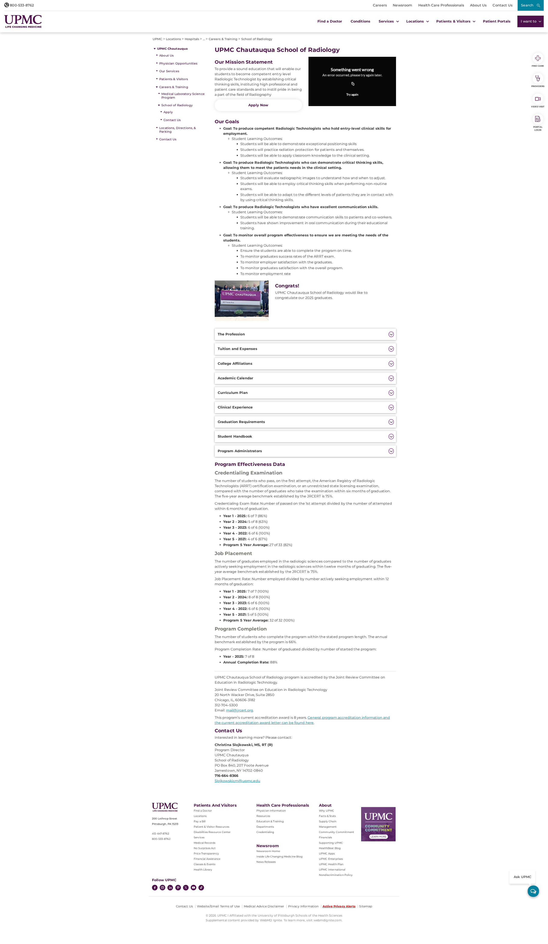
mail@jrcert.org (239, 710)
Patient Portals (497, 21)
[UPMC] (23, 21)
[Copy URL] (353, 84)
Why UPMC (326, 810)
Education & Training (270, 821)
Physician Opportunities (178, 63)
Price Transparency (206, 853)
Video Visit (537, 106)
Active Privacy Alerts (339, 906)
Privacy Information (303, 906)
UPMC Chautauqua (172, 49)
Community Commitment (336, 832)
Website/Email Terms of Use (218, 906)
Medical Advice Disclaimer (264, 906)
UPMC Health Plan (331, 864)
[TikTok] (201, 887)
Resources (263, 816)
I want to (529, 21)
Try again (352, 94)
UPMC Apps (327, 853)
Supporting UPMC (331, 842)
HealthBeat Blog (330, 848)
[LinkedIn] (170, 888)
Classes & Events (205, 864)
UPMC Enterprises (331, 858)
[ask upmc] (533, 891)
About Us (478, 5)
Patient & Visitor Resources (211, 826)
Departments (265, 826)
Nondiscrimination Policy (336, 874)
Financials (325, 837)
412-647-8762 (160, 833)
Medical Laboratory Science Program (183, 95)
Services (199, 837)
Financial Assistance (207, 858)
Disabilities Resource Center (212, 832)
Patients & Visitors (173, 79)
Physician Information (271, 810)
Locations (200, 816)
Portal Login (537, 128)
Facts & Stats (327, 816)
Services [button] (387, 21)
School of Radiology (177, 105)
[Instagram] (162, 888)
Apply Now (258, 105)
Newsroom (402, 5)
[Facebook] (155, 888)
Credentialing (265, 832)
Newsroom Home (268, 851)
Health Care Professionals (441, 5)
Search (527, 5)
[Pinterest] (178, 888)
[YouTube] (193, 888)
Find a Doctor (329, 21)
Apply (168, 112)
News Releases (266, 861)
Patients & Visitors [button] (454, 21)
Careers (380, 5)
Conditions (361, 21)
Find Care (538, 66)
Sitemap (365, 906)
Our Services (169, 71)
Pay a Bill (200, 821)
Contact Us (502, 5)
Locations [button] (415, 21)
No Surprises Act (205, 848)
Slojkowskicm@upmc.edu (237, 781)
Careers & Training (173, 87)
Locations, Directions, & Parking (177, 130)
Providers (537, 86)
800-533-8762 (21, 5)
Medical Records (204, 842)
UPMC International (332, 869)
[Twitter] (186, 887)
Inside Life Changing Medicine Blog (279, 856)
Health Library (203, 869)
